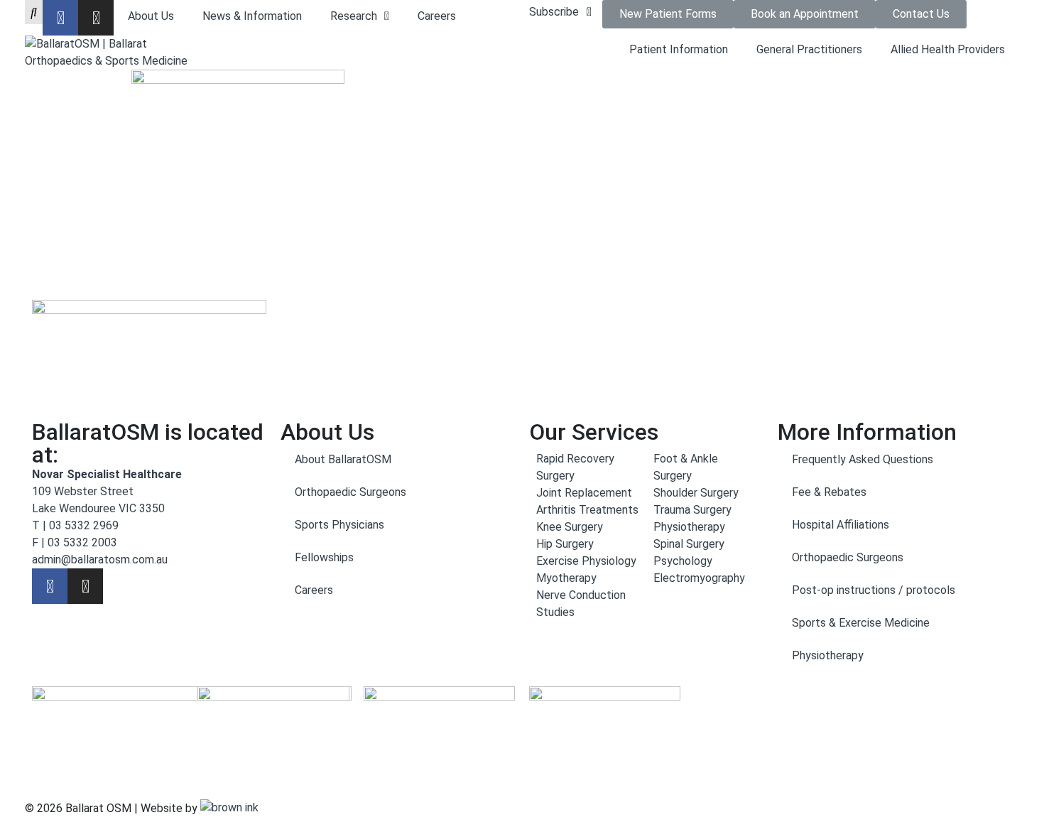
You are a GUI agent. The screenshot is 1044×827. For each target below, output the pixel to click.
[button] (562, 12)
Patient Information (678, 49)
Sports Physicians (339, 524)
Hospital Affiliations (840, 524)
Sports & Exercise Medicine (861, 622)
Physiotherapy (828, 655)
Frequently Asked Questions (862, 459)
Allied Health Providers (948, 49)
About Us (151, 16)
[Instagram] (96, 18)
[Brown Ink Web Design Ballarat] (229, 808)
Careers (437, 16)
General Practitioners (809, 49)
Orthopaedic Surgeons (350, 492)
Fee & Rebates (829, 492)
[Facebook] (60, 18)
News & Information (252, 16)
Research (353, 16)
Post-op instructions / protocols (873, 590)
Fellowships (324, 557)
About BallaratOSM (343, 459)
